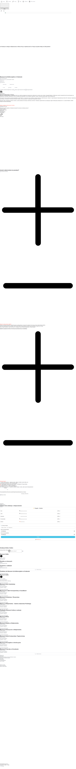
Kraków (1, 506)
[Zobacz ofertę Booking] (38, 539)
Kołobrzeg (3, 559)
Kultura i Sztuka (2, 504)
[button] (4, 11)
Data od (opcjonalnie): (5, 529)
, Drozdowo (5, 652)
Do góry (2, 766)
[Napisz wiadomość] (3, 81)
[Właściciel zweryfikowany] (1, 576)
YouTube (23, 89)
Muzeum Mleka (4, 616)
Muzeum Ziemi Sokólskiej (7, 584)
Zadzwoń (16, 89)
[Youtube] (7, 663)
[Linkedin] (9, 663)
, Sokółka (4, 587)
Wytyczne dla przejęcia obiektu (5, 324)
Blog (5, 660)
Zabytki (1, 562)
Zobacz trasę (11, 89)
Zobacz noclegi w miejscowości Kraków (7, 105)
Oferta (3, 660)
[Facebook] (1, 663)
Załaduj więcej (38, 569)
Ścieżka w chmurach (6, 561)
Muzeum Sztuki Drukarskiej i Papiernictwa (12, 636)
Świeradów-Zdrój (4, 563)
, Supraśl (4, 639)
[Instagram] (4, 663)
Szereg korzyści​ (3, 481)
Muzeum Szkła (4, 554)
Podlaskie (1, 587)
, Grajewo (4, 619)
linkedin (31, 89)
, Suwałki (4, 593)
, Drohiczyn (5, 645)
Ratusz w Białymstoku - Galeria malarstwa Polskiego (15, 603)
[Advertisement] (31, 543)
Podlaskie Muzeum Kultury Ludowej (10, 610)
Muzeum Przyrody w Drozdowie (9, 649)
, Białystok (5, 606)
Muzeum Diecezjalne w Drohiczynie (10, 642)
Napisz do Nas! (2, 664)
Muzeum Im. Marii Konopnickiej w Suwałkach (13, 590)
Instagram (28, 89)
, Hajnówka (5, 600)
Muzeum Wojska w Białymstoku (9, 623)
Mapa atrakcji (3, 494)
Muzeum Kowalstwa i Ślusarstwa (9, 597)
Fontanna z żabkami (6, 565)
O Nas (1, 660)
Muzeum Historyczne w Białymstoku (10, 629)
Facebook (20, 89)
